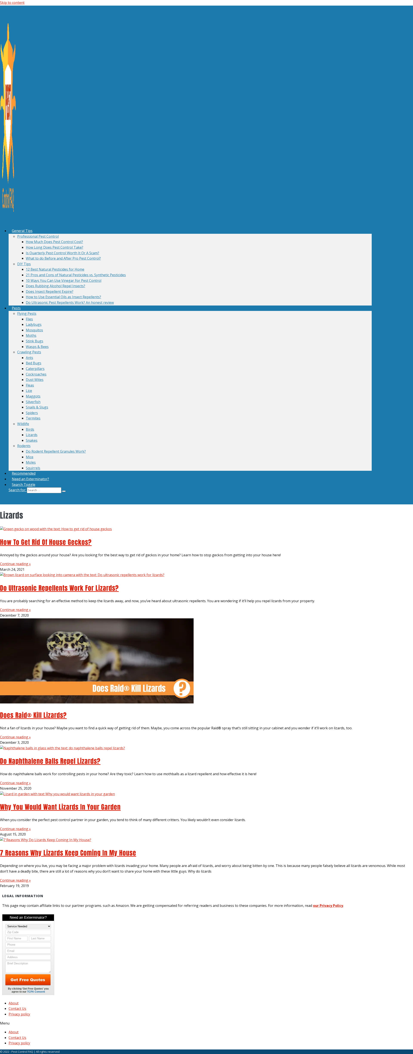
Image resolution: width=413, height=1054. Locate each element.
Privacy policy (19, 1014)
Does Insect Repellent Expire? (49, 291)
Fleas (30, 385)
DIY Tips (24, 264)
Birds (30, 429)
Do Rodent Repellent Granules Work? (56, 451)
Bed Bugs (33, 363)
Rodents (24, 445)
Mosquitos (34, 330)
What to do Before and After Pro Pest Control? (63, 258)
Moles (31, 462)
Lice (29, 390)
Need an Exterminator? (30, 479)
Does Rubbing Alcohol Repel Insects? (55, 286)
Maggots (33, 396)
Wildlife (23, 423)
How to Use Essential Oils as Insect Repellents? (63, 297)
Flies (29, 319)
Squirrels (33, 468)
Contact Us (17, 1008)
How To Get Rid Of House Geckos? (46, 542)
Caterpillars (35, 368)
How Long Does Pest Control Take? (54, 247)
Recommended (23, 473)
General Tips (22, 230)
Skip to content (12, 2)
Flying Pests (26, 313)
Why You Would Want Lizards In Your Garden (60, 807)
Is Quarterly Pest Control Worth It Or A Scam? (62, 253)
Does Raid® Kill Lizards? (33, 715)
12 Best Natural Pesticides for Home (55, 269)
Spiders (32, 412)
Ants (29, 357)
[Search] (64, 491)
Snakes (31, 440)
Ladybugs (34, 324)
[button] (190, 490)
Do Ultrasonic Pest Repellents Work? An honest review (70, 302)
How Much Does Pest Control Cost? (54, 241)
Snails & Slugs (37, 407)
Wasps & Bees (37, 346)
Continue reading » (15, 563)
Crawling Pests (29, 352)
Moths (31, 335)
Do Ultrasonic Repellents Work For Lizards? (59, 588)
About (13, 1003)
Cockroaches (36, 374)
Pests (16, 308)
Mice (29, 457)
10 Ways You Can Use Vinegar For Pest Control (63, 280)
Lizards (31, 434)
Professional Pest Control (38, 236)
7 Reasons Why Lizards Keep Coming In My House (68, 853)
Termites (33, 418)
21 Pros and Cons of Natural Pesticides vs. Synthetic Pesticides (76, 275)
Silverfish (33, 401)
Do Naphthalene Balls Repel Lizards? (50, 761)
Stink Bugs (34, 341)
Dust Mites (34, 379)
